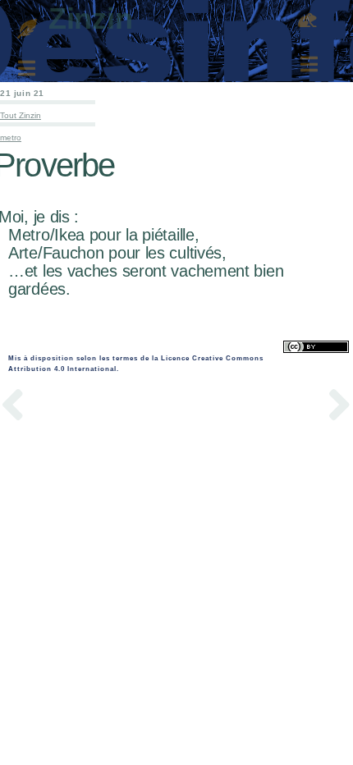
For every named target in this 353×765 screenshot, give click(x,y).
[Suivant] (264, 407)
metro (10, 137)
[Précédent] (88, 407)
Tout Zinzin (20, 115)
